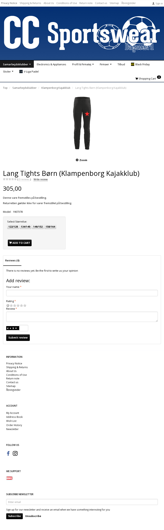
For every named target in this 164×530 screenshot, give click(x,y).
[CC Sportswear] (82, 34)
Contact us (101, 3)
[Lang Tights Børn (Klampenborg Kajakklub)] (82, 123)
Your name (12, 287)
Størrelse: (17, 221)
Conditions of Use (66, 3)
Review (10, 308)
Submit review (18, 337)
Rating (10, 301)
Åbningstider (128, 3)
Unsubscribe (33, 516)
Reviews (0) (12, 260)
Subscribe (14, 516)
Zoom (83, 160)
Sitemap (114, 3)
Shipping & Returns (30, 3)
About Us (49, 3)
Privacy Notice (9, 3)
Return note (86, 3)
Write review (41, 179)
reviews (24, 179)
